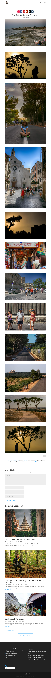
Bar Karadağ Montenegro (15, 619)
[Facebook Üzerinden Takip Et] (21, 11)
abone (25, 460)
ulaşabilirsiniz (36, 461)
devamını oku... (8, 547)
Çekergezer (7, 541)
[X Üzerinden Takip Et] (30, 11)
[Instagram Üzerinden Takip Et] (18, 11)
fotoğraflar (16, 460)
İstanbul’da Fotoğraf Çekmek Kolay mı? (20, 539)
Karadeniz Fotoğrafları (33, 655)
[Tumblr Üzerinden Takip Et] (32, 11)
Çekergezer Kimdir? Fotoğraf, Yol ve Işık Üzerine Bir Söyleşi (24, 581)
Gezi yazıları (9, 460)
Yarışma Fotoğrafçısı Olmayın (34, 648)
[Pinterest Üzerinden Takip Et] (24, 11)
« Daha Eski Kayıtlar (9, 630)
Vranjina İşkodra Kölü (11, 655)
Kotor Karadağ (9, 657)
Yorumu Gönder (11, 500)
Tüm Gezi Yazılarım (25, 635)
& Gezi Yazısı (33, 15)
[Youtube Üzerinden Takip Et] (27, 11)
